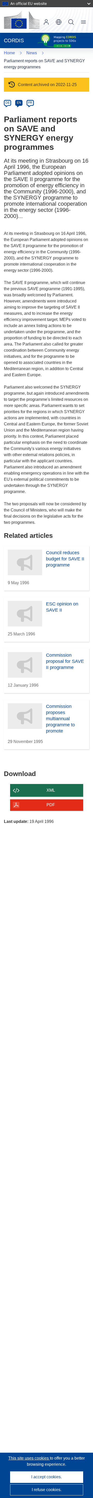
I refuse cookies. (46, 1489)
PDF (51, 805)
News (31, 53)
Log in (46, 22)
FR (30, 102)
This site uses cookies (29, 1458)
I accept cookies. (46, 1477)
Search (71, 22)
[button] (58, 22)
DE (7, 102)
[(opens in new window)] (22, 20)
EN (19, 102)
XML (51, 790)
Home (9, 53)
